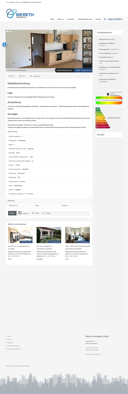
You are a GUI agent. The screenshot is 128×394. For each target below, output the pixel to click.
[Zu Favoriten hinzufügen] (8, 32)
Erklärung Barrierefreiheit (14, 349)
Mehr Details (15, 256)
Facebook (25, 213)
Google (48, 213)
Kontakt (98, 19)
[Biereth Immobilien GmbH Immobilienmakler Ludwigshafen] (20, 15)
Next (80, 49)
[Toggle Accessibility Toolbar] (4, 44)
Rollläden (65, 205)
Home (52, 19)
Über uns (61, 19)
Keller (37, 205)
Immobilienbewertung (85, 19)
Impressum (10, 342)
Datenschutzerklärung (13, 346)
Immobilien (70, 19)
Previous (7, 49)
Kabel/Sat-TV (13, 205)
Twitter (37, 213)
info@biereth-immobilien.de (31, 2)
